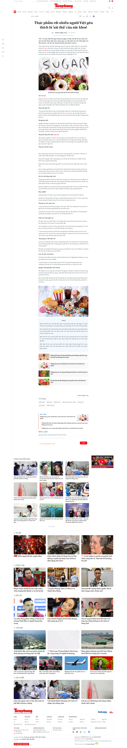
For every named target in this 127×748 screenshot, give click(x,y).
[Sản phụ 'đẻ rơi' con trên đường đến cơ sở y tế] (51, 489)
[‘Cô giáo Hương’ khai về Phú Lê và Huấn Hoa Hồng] (63, 577)
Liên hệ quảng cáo (38, 728)
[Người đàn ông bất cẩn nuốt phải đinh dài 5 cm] (51, 510)
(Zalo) (44, 730)
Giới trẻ (53, 11)
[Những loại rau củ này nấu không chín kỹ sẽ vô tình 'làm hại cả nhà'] (44, 373)
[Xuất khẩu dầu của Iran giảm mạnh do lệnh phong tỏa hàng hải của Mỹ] (30, 639)
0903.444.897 (58, 730)
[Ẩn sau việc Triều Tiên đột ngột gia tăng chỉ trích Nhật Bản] (101, 663)
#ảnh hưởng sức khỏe (69, 402)
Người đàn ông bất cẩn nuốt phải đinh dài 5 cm (51, 519)
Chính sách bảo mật (100, 728)
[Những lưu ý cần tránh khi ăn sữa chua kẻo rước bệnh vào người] (44, 365)
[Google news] (90, 732)
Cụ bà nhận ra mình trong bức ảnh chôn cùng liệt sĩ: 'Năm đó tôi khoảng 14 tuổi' (96, 558)
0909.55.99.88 (38, 730)
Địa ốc (36, 11)
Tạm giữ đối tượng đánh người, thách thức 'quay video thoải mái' (96, 589)
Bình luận (3, 52)
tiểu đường (66, 113)
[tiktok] (81, 732)
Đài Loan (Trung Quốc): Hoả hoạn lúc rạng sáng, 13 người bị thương (62, 652)
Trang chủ (15, 12)
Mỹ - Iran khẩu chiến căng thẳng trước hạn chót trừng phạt (49, 672)
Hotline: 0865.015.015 (42, 1)
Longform (61, 716)
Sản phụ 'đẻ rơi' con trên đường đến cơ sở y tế (51, 498)
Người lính (70, 11)
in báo (86, 16)
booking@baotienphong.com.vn (42, 732)
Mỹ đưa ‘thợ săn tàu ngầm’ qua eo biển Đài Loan (75, 672)
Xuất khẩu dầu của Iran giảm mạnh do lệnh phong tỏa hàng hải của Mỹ (29, 652)
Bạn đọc (82, 721)
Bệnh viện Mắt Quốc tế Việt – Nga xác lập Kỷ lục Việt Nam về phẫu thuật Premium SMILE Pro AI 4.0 (77, 520)
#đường (49, 402)
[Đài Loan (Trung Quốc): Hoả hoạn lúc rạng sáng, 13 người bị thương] (63, 639)
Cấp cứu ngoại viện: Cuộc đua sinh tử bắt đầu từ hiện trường (25, 477)
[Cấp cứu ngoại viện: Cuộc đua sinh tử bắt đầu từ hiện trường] (25, 468)
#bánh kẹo (57, 402)
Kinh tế (24, 11)
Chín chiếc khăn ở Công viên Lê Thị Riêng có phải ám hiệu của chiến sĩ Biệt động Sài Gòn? (61, 558)
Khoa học (96, 11)
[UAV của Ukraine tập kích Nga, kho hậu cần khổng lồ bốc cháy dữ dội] (25, 663)
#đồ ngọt (42, 402)
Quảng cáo (93, 1)
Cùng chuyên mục (22, 459)
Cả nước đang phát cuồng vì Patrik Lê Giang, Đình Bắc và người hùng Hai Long (29, 621)
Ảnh (37, 716)
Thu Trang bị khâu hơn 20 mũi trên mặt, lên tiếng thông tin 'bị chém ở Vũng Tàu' (95, 621)
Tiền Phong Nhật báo (55, 1)
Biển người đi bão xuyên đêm (30, 556)
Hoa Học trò (77, 1)
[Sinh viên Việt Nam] (102, 712)
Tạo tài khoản (51, 435)
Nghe (3, 39)
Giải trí (85, 11)
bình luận (90, 16)
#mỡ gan (42, 405)
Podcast (49, 716)
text (83, 16)
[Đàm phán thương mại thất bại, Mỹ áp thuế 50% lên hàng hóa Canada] (97, 639)
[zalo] (85, 732)
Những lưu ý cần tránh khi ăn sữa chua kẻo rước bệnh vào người (67, 364)
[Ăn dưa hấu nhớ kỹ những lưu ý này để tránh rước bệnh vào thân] (44, 382)
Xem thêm (112, 12)
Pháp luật (58, 11)
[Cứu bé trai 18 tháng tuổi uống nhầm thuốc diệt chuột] (25, 489)
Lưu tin (3, 47)
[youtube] (112, 1)
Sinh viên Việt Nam (67, 1)
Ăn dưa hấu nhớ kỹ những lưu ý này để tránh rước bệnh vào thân (68, 381)
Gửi (84, 443)
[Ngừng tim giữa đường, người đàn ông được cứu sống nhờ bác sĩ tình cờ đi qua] (25, 510)
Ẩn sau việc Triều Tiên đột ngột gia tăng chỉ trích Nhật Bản (100, 672)
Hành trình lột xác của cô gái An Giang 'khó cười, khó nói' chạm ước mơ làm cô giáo (51, 478)
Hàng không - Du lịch (96, 721)
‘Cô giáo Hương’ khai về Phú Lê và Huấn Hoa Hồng (61, 589)
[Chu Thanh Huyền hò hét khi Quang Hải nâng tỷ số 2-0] (63, 607)
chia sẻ (80, 16)
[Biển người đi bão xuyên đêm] (30, 544)
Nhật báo (27, 716)
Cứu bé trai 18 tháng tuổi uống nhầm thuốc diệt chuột (25, 498)
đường (75, 125)
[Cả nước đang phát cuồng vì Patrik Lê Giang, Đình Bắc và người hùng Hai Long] (30, 607)
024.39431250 (18, 733)
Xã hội (19, 11)
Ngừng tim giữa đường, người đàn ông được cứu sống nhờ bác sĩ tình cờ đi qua (25, 520)
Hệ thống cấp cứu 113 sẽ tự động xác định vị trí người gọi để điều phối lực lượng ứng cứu (76, 499)
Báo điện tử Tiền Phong (63, 6)
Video (107, 11)
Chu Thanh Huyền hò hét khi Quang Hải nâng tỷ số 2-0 (62, 620)
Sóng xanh (30, 11)
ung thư (56, 134)
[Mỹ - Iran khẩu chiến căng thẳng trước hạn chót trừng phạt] (50, 663)
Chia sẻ (3, 43)
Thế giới (47, 11)
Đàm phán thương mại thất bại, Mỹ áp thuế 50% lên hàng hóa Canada (96, 652)
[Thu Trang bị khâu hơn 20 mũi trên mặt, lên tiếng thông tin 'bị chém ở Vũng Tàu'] (97, 607)
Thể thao (65, 11)
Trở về (3, 56)
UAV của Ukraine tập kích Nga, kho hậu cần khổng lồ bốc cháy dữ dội (24, 672)
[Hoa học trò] (111, 712)
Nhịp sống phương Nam (30, 724)
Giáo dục (90, 11)
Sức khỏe (41, 11)
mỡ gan (43, 95)
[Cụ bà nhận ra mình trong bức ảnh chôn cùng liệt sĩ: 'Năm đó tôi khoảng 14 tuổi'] (97, 544)
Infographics (73, 716)
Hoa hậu (102, 11)
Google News (93, 16)
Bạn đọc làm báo (22, 744)
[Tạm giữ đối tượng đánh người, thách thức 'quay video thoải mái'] (97, 577)
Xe (75, 11)
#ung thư (80, 402)
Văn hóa (80, 11)
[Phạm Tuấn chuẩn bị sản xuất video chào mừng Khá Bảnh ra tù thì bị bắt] (30, 577)
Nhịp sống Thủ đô (18, 724)
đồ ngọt (45, 48)
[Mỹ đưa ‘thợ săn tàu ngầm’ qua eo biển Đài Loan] (76, 663)
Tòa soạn (85, 1)
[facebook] (110, 1)
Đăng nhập (41, 435)
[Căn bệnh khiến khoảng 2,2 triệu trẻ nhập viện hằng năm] (77, 468)
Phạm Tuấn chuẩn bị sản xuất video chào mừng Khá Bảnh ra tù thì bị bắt (28, 589)
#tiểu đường (50, 405)
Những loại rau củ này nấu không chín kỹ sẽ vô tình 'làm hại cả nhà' (68, 373)
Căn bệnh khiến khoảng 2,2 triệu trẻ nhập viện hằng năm (76, 477)
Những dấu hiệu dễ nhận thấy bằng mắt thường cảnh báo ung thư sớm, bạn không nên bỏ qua (68, 356)
